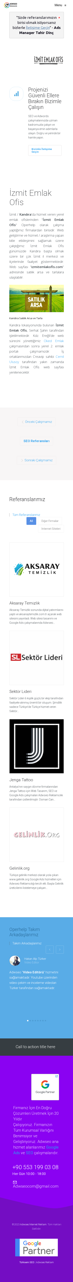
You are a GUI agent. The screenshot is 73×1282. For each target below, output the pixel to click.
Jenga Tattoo (21, 780)
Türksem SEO (26, 1262)
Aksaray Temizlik (24, 603)
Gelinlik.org (19, 868)
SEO (29, 1152)
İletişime (33, 27)
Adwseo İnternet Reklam (33, 1224)
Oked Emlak (54, 341)
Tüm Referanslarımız (26, 514)
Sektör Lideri (20, 691)
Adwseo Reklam (45, 1262)
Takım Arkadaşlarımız (26, 943)
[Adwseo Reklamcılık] (10, 5)
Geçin (45, 27)
